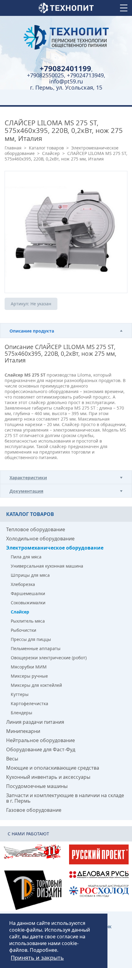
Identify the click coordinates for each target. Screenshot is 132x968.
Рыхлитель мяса (28, 621)
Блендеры (21, 713)
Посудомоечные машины (37, 786)
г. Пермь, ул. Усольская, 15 (66, 87)
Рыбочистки (23, 630)
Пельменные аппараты (35, 648)
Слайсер (51, 153)
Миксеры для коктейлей (36, 685)
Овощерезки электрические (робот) (49, 658)
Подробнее (43, 950)
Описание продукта (32, 331)
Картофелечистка (29, 703)
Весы (12, 758)
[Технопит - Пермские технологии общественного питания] (66, 37)
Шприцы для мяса (30, 575)
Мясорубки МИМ (29, 667)
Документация (26, 491)
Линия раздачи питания (35, 722)
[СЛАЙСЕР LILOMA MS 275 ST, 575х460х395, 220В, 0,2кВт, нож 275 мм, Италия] (66, 232)
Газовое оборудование (33, 810)
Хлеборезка (23, 584)
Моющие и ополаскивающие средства (52, 767)
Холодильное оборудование (40, 538)
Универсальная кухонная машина (47, 566)
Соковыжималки (28, 602)
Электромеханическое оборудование (54, 547)
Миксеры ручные (29, 676)
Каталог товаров (46, 148)
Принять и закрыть (37, 957)
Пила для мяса (26, 557)
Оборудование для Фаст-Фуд (40, 749)
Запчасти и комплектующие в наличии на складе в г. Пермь (65, 798)
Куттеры (20, 694)
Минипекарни (23, 731)
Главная (13, 148)
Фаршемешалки (28, 593)
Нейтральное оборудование (40, 740)
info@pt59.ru (66, 81)
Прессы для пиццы (31, 639)
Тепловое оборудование (35, 529)
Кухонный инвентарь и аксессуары (48, 777)
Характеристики (28, 477)
